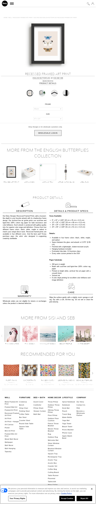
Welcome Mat (53, 440)
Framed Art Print (11, 410)
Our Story (80, 402)
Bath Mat (37, 414)
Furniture (24, 397)
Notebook (66, 405)
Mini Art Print (10, 431)
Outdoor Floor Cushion (53, 420)
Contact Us (81, 405)
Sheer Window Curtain (53, 444)
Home (5, 17)
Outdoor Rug (53, 437)
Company (81, 397)
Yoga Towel (66, 423)
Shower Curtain (40, 411)
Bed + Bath (39, 397)
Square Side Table (24, 428)
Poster (7, 428)
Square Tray (53, 454)
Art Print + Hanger (12, 421)
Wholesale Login (48, 133)
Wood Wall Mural (11, 439)
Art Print (8, 418)
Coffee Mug (52, 469)
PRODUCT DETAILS (47, 83)
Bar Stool (23, 417)
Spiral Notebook (68, 402)
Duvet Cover (38, 402)
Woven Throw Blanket (53, 430)
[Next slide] (92, 174)
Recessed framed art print (23, 17)
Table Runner (53, 475)
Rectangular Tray (55, 457)
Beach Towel (67, 427)
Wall (10, 17)
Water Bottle (67, 417)
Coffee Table (24, 414)
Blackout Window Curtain (54, 450)
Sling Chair (23, 408)
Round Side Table (26, 423)
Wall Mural (9, 445)
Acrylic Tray (52, 460)
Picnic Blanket (68, 430)
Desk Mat (66, 408)
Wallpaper (9, 442)
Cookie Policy (66, 493)
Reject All (84, 498)
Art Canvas (9, 425)
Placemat (51, 478)
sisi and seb (58, 78)
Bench (21, 405)
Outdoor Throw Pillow (54, 406)
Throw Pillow (53, 402)
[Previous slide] (3, 174)
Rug (49, 434)
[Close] (92, 489)
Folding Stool (24, 411)
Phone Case (67, 433)
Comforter (37, 405)
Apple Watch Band (67, 437)
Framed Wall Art (11, 407)
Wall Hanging (10, 448)
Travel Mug (66, 414)
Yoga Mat (66, 420)
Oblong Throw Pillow (53, 411)
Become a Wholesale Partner (81, 413)
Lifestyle (67, 397)
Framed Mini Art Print (11, 435)
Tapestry (8, 451)
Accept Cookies (67, 498)
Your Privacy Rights (17, 498)
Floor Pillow (52, 415)
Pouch (64, 411)
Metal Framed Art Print (11, 403)
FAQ (78, 408)
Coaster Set (52, 466)
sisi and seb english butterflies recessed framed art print (55, 17)
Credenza (23, 402)
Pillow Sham (38, 408)
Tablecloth (52, 481)
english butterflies (41, 78)
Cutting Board (53, 472)
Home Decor (54, 397)
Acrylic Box (52, 463)
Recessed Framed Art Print (12, 414)
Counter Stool (24, 420)
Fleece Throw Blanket (53, 425)
